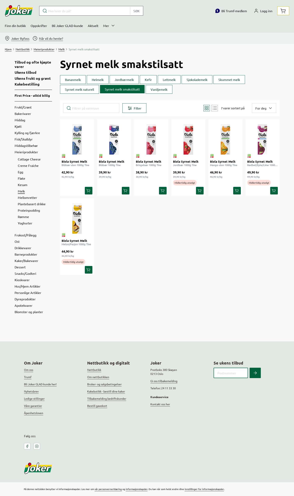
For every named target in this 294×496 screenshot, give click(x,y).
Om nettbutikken (98, 377)
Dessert (20, 267)
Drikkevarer (23, 248)
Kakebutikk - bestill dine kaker (106, 391)
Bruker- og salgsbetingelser (104, 384)
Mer (106, 26)
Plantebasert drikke (32, 204)
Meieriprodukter (26, 152)
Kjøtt (18, 126)
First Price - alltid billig (32, 95)
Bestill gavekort (97, 405)
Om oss (28, 370)
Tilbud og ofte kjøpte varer (33, 64)
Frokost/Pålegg (25, 235)
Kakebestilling (27, 84)
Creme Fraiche (28, 165)
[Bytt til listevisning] (214, 108)
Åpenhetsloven (33, 413)
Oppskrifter (39, 26)
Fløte (21, 178)
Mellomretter (27, 197)
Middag (20, 120)
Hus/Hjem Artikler (27, 286)
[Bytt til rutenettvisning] (206, 108)
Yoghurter (25, 223)
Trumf (27, 377)
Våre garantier (33, 405)
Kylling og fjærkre (27, 133)
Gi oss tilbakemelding (163, 381)
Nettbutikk (94, 370)
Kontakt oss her (160, 404)
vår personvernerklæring (108, 489)
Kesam (22, 185)
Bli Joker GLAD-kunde (67, 26)
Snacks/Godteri (25, 273)
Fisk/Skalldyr (24, 139)
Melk (21, 191)
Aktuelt (93, 26)
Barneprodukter (26, 254)
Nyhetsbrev (31, 391)
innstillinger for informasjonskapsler (204, 489)
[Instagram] (37, 446)
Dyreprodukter (25, 299)
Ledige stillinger (34, 398)
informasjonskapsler (136, 489)
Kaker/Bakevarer (26, 261)
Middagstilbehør (26, 145)
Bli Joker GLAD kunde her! (40, 384)
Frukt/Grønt (23, 107)
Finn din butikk (15, 26)
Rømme (23, 217)
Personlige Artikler (28, 293)
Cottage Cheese (29, 159)
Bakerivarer (23, 114)
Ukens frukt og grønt (33, 78)
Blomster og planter (29, 312)
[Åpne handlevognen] (283, 10)
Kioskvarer (22, 280)
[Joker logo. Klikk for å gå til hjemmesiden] (19, 11)
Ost (17, 241)
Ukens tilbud (25, 72)
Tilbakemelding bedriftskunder (106, 398)
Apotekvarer (23, 305)
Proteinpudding (29, 210)
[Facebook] (27, 446)
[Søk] (255, 373)
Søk (136, 11)
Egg (20, 172)
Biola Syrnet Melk (74, 161)
